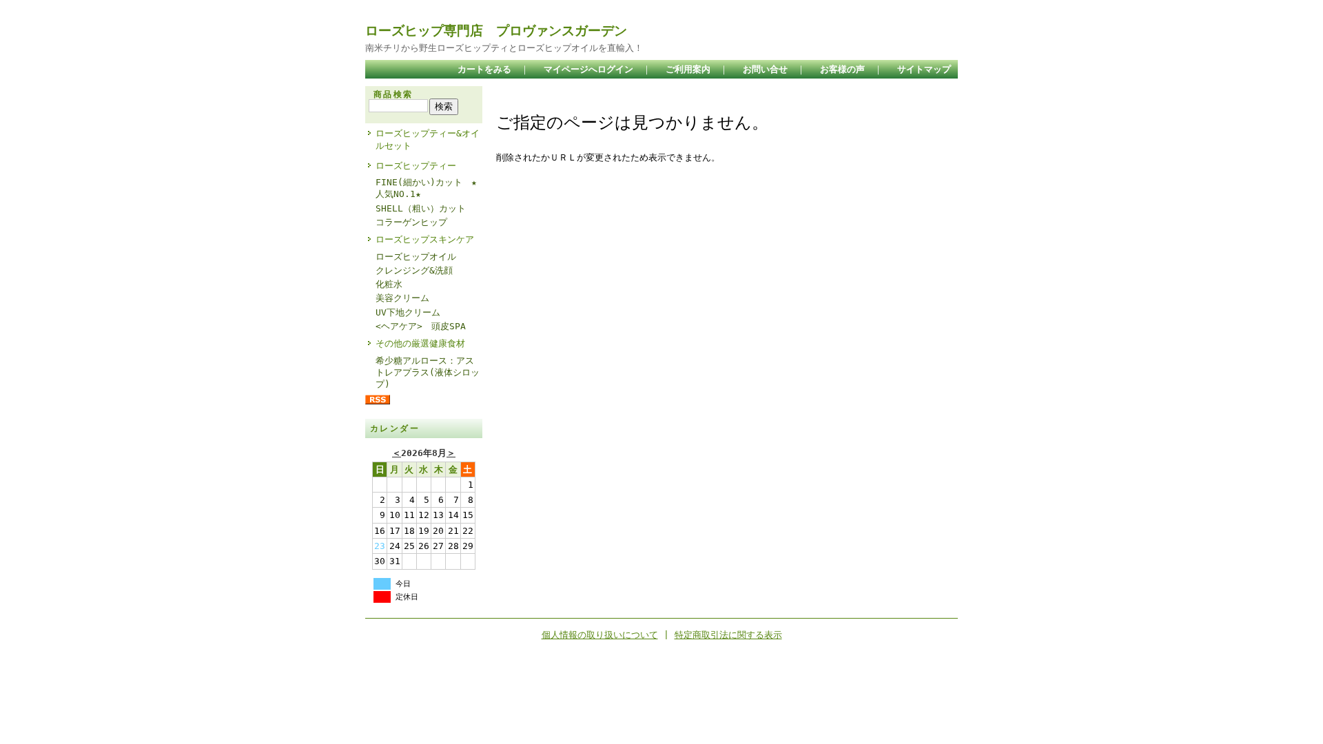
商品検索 (393, 94)
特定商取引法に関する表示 (728, 635)
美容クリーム (402, 298)
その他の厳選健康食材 (420, 343)
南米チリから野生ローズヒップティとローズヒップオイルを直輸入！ (504, 48)
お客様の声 (842, 69)
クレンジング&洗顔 (414, 270)
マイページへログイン (588, 69)
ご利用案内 (688, 69)
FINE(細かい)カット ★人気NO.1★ (426, 188)
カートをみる (484, 69)
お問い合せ (765, 69)
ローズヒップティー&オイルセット (428, 139)
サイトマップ (924, 69)
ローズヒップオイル (416, 256)
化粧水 (389, 284)
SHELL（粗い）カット (421, 208)
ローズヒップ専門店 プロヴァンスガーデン (496, 31)
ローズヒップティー (416, 166)
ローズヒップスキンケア (425, 239)
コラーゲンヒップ (411, 222)
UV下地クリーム (408, 312)
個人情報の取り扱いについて (600, 635)
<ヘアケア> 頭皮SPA (421, 326)
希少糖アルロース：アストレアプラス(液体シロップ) (428, 372)
